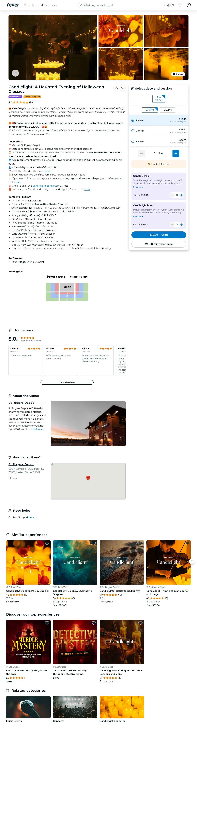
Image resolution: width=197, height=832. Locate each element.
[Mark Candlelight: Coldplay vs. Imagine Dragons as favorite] (94, 543)
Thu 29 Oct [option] (158, 99)
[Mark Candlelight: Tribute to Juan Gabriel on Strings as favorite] (187, 543)
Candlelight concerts (45, 185)
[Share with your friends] (116, 88)
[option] (158, 120)
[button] (158, 120)
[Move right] (192, 561)
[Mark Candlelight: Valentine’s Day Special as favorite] (47, 543)
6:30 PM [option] (150, 110)
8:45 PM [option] (168, 110)
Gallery (179, 74)
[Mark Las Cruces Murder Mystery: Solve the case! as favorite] (47, 623)
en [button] (172, 5)
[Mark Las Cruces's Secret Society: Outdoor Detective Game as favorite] (94, 623)
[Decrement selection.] (141, 153)
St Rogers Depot (21, 464)
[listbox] (158, 99)
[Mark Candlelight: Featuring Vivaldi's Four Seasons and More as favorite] (140, 623)
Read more (37, 429)
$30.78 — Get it (159, 234)
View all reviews (67, 382)
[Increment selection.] (175, 153)
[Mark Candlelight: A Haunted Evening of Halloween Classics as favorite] (123, 88)
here (47, 171)
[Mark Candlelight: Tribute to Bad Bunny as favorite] (140, 543)
